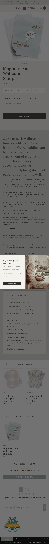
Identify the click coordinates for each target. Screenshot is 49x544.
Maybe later (12, 285)
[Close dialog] (48, 256)
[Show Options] (20, 273)
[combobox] (12, 273)
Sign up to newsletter (12, 283)
